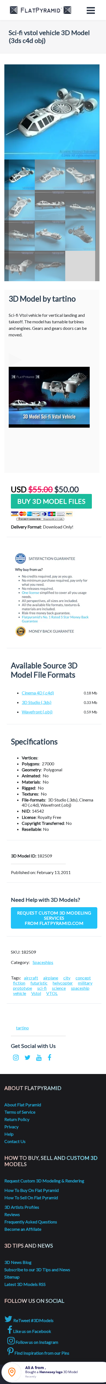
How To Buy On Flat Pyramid (31, 1190)
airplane (50, 977)
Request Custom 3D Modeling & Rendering (44, 1180)
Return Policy (16, 1119)
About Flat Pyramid (22, 1104)
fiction (19, 982)
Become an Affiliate (22, 1229)
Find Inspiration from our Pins (41, 1352)
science (59, 988)
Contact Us (15, 1141)
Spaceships (43, 962)
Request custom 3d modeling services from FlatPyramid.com (54, 918)
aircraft (31, 977)
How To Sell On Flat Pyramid (31, 1197)
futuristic (39, 982)
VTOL (52, 993)
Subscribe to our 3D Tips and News (37, 1269)
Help (9, 1133)
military (85, 982)
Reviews (12, 1214)
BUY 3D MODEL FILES (51, 501)
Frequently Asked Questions (30, 1221)
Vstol (36, 993)
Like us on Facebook (31, 1331)
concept (83, 977)
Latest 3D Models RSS (25, 1284)
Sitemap (12, 1276)
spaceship (80, 988)
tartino (22, 1027)
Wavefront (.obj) (37, 711)
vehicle (19, 993)
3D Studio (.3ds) (36, 702)
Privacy (11, 1126)
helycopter (63, 982)
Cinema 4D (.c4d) (38, 692)
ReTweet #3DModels (33, 1320)
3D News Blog (18, 1262)
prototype (22, 988)
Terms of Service (19, 1111)
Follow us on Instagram (36, 1342)
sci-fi (42, 988)
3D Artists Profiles (21, 1207)
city (66, 977)
